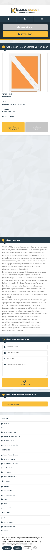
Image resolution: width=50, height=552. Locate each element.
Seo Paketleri (7, 468)
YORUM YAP (25, 385)
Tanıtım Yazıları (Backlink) (11, 455)
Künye (5, 503)
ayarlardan (18, 544)
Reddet (17, 548)
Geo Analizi (6, 428)
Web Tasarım (7, 472)
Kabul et (7, 548)
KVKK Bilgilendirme (9, 495)
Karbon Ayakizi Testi (9, 432)
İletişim (5, 499)
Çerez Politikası (8, 508)
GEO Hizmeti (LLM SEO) (10, 463)
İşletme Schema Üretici (10, 445)
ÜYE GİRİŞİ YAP (26, 34)
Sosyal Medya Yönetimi (10, 476)
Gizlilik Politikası (8, 491)
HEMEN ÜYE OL (27, 27)
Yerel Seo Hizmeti (9, 459)
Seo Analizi (6, 423)
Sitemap (6, 486)
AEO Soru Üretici (8, 441)
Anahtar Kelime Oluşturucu (11, 436)
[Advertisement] (25, 160)
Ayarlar (27, 548)
